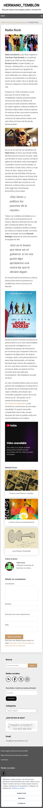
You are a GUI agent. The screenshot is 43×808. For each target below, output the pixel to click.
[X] (21, 680)
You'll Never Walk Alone (25, 728)
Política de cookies (18, 788)
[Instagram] (27, 680)
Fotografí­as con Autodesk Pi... (23, 726)
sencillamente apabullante (16, 403)
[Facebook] (14, 680)
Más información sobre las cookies (14, 755)
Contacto (4, 760)
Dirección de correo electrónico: (17, 614)
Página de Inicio (7, 22)
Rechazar (21, 798)
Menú (3, 16)
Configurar (21, 803)
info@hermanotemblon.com (17, 741)
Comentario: (10, 584)
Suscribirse (11, 698)
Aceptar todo (21, 793)
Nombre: (8, 604)
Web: (7, 625)
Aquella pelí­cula (21, 22)
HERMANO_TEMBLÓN (21, 5)
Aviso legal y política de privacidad (14, 751)
